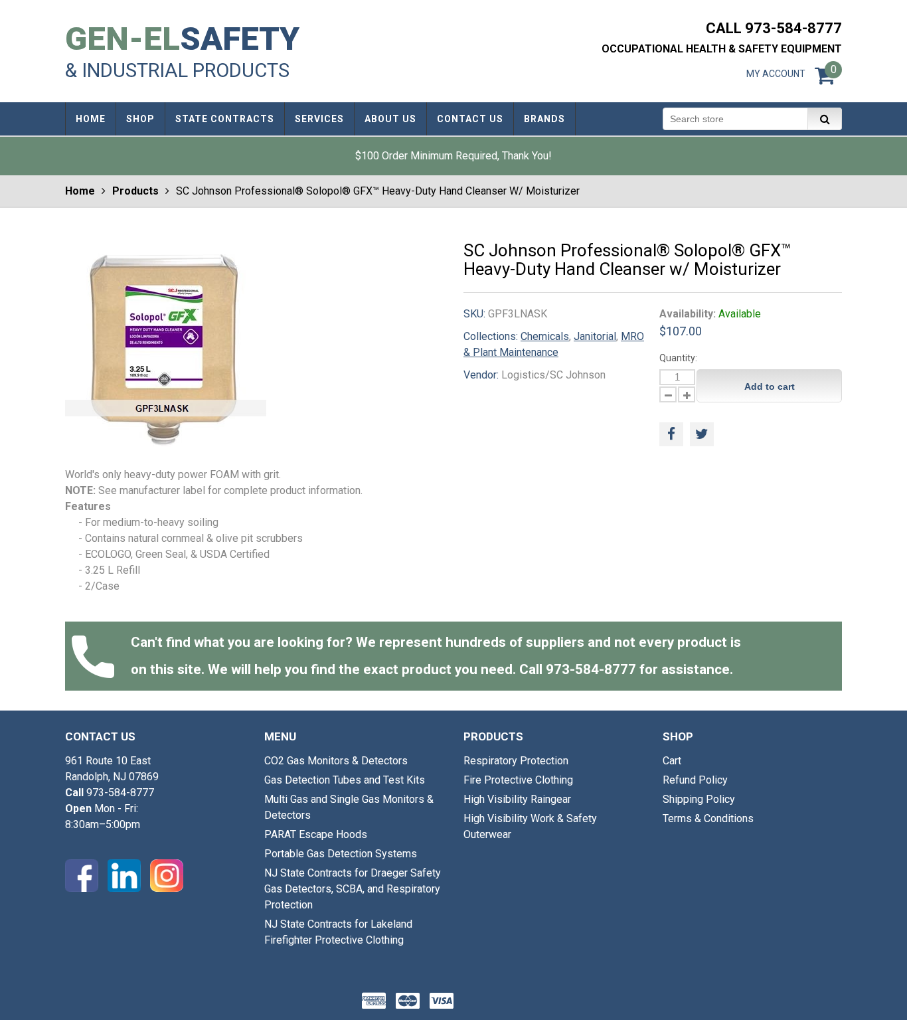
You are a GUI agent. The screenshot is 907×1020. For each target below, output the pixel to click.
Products (135, 191)
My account (775, 73)
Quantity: (678, 358)
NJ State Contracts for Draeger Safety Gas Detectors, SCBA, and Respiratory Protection (352, 889)
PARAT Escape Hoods (315, 834)
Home (80, 191)
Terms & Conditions (708, 818)
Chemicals (545, 336)
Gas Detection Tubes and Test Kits (344, 780)
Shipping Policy (699, 799)
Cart (672, 760)
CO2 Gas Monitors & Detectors (336, 760)
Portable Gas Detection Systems (340, 853)
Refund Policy (695, 780)
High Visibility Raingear (517, 799)
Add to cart (769, 386)
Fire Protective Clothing (518, 780)
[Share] (671, 434)
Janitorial (595, 336)
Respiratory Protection (515, 760)
